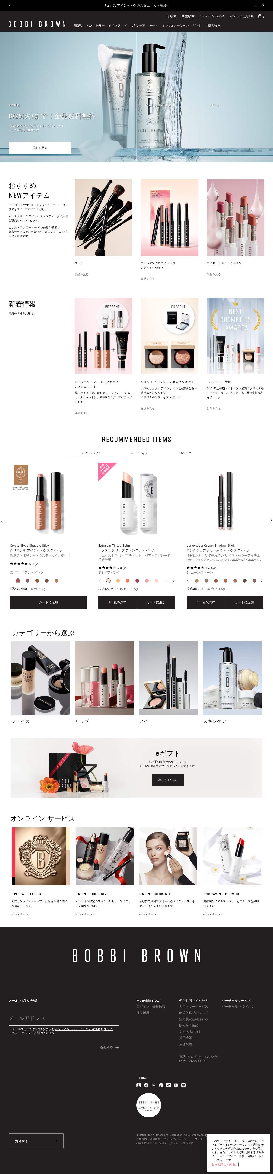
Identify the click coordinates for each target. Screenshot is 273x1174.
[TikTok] (168, 1085)
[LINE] (183, 1085)
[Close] (262, 5)
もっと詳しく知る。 (224, 1164)
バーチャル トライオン (238, 1006)
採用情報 (185, 1038)
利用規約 (141, 1139)
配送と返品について (193, 1012)
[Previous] (10, 5)
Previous (2, 521)
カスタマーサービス (193, 1006)
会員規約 (155, 1139)
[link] (261, 16)
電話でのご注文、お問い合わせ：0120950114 (198, 1059)
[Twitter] (153, 1085)
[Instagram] (138, 1085)
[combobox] (36, 1141)
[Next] (255, 5)
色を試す (119, 602)
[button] (175, 25)
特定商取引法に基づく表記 (151, 1143)
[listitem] (48, 536)
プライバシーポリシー (176, 1139)
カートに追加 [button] (48, 602)
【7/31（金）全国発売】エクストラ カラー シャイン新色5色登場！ (136, 5)
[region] (238, 1153)
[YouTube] (176, 1085)
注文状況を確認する (193, 1019)
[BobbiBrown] (37, 24)
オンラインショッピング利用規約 (77, 1029)
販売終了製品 (188, 1025)
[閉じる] (259, 1145)
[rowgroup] (136, 97)
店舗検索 (188, 16)
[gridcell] (18, 581)
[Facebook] (146, 1085)
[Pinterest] (161, 1085)
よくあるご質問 (190, 1031)
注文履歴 (142, 1012)
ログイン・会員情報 (150, 1006)
